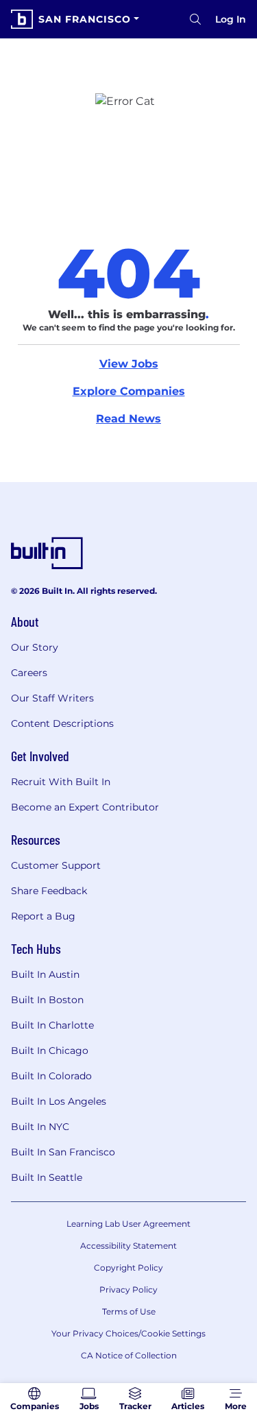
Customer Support (56, 865)
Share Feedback (49, 891)
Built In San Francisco (63, 1152)
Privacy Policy (128, 1289)
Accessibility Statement (128, 1245)
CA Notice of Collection (129, 1355)
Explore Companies (129, 391)
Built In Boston (47, 1000)
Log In (230, 19)
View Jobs (128, 363)
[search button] (195, 19)
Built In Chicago (49, 1050)
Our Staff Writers (52, 698)
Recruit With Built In (60, 782)
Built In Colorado (51, 1076)
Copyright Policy (128, 1267)
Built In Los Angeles (58, 1101)
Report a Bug (43, 916)
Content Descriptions (62, 723)
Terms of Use (129, 1311)
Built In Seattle (46, 1177)
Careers (29, 673)
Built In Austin (45, 974)
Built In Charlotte (52, 1025)
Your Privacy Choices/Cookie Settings (128, 1333)
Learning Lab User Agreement (128, 1224)
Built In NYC (40, 1126)
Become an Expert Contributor (85, 807)
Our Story (34, 647)
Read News (128, 418)
